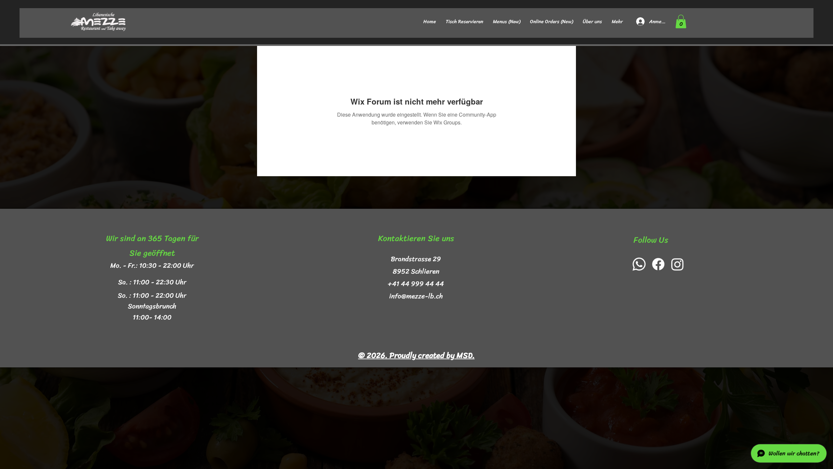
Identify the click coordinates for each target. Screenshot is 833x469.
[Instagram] (677, 264)
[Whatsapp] (639, 264)
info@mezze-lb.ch (416, 296)
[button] (681, 21)
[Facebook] (658, 264)
